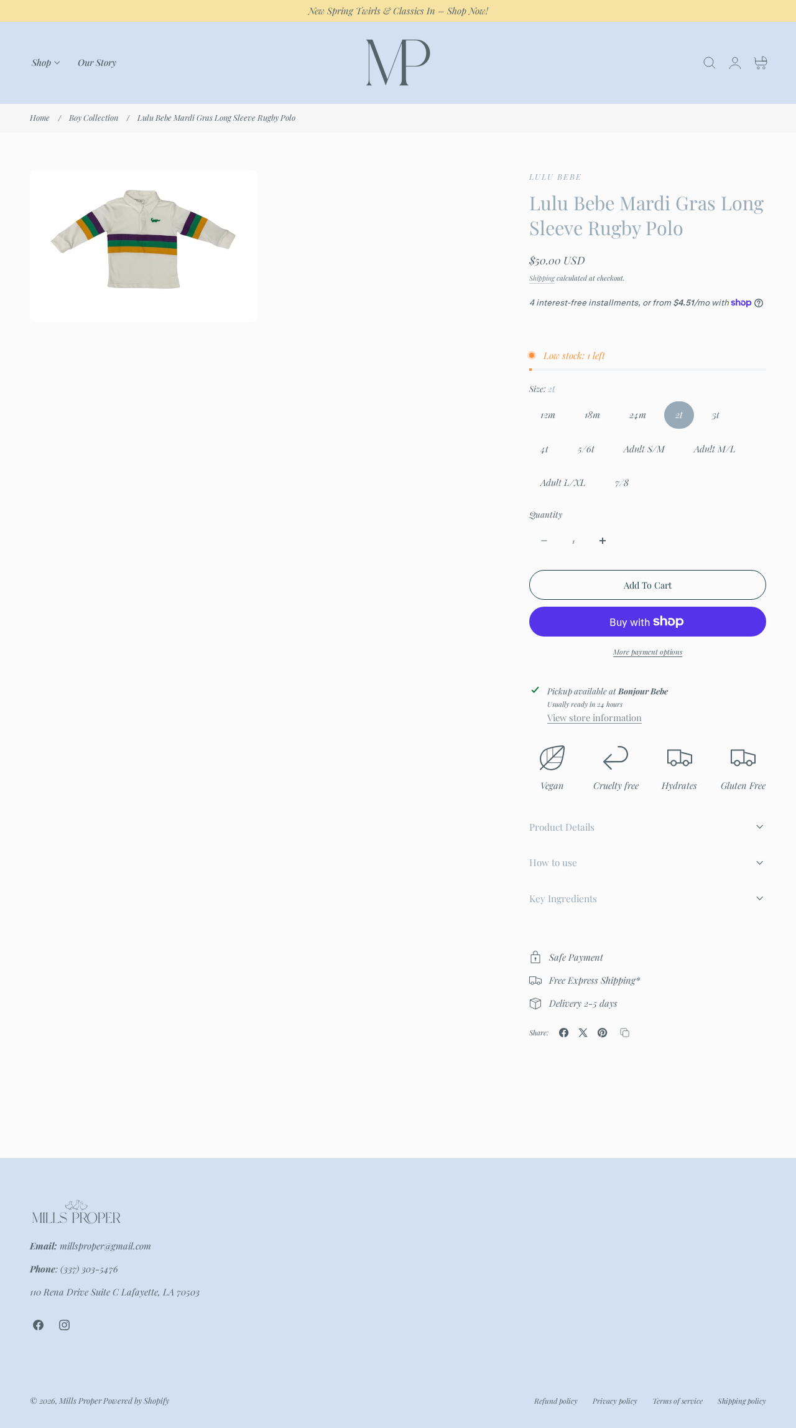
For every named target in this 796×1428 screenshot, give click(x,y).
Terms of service (677, 1401)
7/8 (627, 486)
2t (679, 414)
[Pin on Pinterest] (602, 1032)
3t (721, 418)
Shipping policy (742, 1401)
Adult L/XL (568, 486)
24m (643, 418)
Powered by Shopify (136, 1400)
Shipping (542, 277)
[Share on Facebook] (564, 1032)
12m (553, 418)
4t (550, 451)
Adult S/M (650, 451)
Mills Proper (80, 1400)
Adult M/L (720, 451)
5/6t (592, 451)
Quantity (545, 514)
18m (598, 418)
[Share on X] (583, 1032)
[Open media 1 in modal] (234, 192)
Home (40, 117)
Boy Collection (93, 117)
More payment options (647, 651)
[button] (709, 63)
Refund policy (556, 1401)
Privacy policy (615, 1401)
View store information (594, 717)
